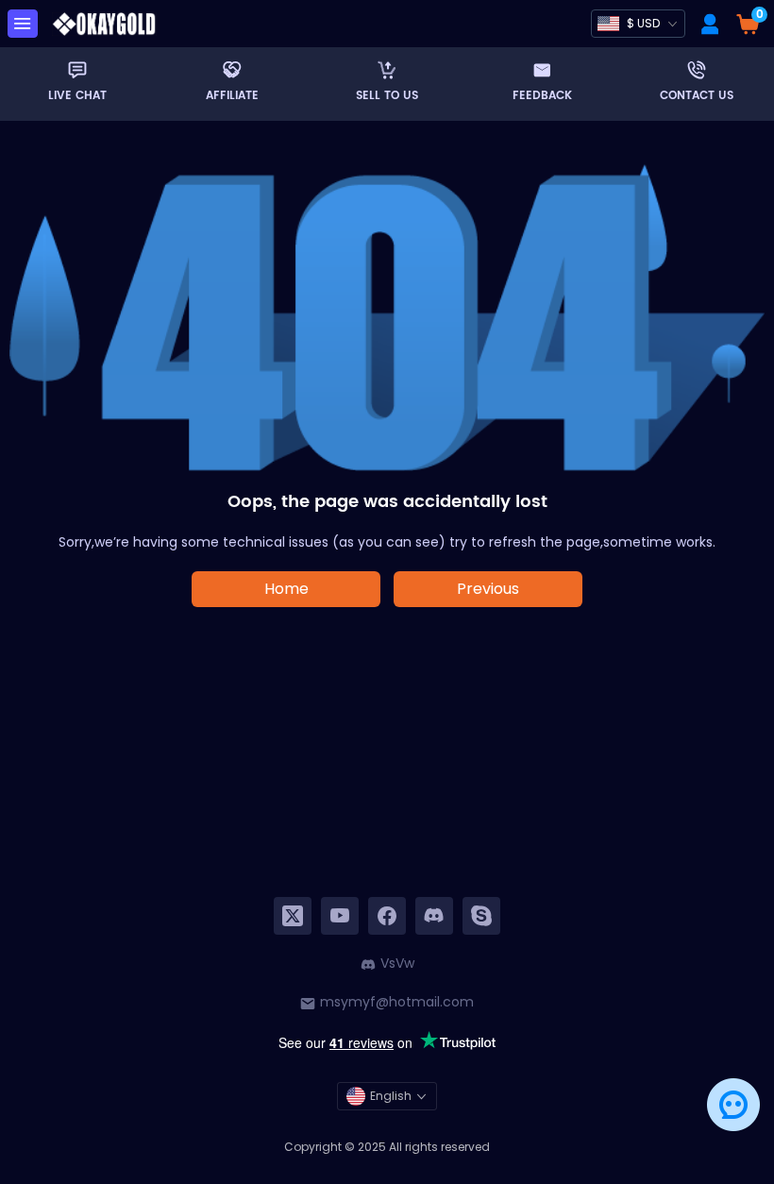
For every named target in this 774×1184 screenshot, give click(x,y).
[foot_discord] (434, 916)
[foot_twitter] (292, 916)
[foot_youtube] (340, 916)
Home (286, 589)
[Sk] (481, 916)
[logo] (104, 24)
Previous (488, 589)
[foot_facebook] (387, 916)
